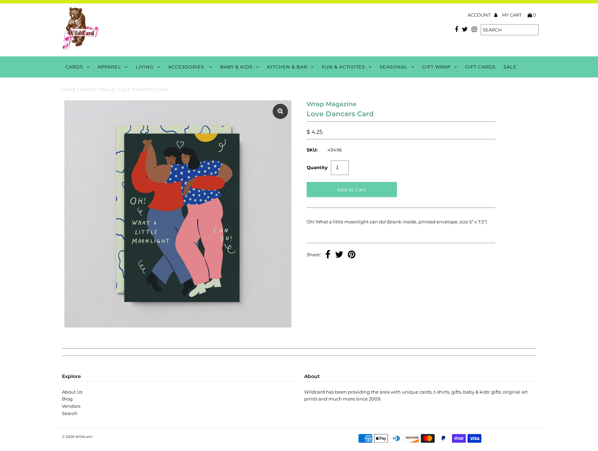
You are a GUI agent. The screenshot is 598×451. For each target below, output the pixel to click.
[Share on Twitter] (339, 255)
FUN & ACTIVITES (343, 67)
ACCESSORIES (187, 67)
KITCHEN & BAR (287, 67)
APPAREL (109, 67)
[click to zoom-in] (280, 111)
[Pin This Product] (351, 255)
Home (69, 89)
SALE (510, 67)
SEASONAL (394, 67)
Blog (67, 399)
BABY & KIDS (236, 67)
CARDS (74, 67)
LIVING (145, 67)
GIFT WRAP (436, 67)
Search (70, 413)
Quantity (317, 167)
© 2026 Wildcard (77, 436)
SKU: (312, 150)
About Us (72, 392)
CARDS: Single (97, 89)
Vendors (71, 406)
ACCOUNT (479, 15)
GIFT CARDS (480, 67)
